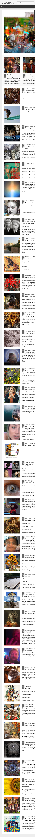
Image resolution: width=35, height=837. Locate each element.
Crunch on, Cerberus (13, 75)
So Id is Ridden (29, 201)
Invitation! (28, 686)
